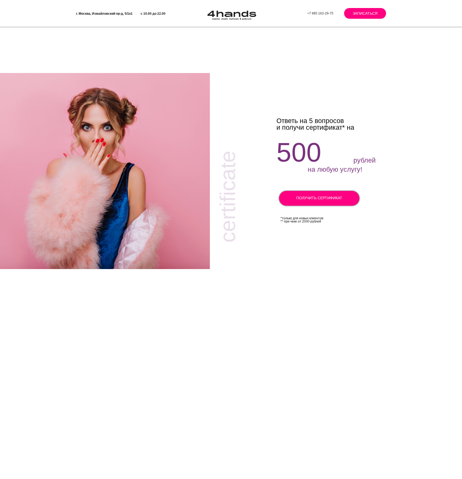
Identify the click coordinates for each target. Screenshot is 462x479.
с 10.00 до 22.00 (153, 14)
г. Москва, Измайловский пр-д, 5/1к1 (104, 14)
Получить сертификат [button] (319, 198)
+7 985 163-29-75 (320, 13)
